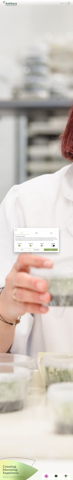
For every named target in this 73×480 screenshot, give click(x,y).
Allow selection (36, 249)
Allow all (50, 249)
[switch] (30, 246)
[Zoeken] (65, 3)
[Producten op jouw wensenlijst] (63, 3)
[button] (60, 3)
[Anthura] (10, 3)
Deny (22, 249)
